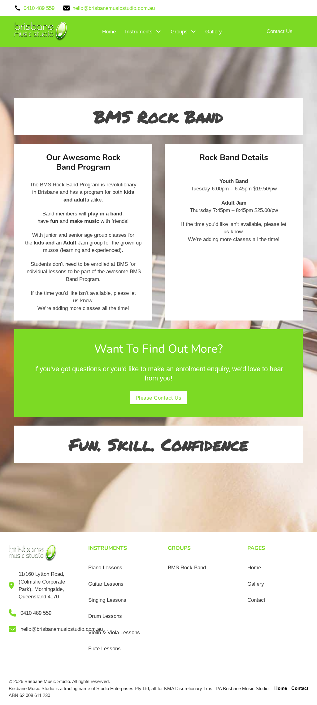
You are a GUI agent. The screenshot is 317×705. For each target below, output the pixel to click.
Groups (179, 31)
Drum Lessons (105, 616)
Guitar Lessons (106, 584)
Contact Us (280, 31)
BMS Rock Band (187, 567)
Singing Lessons (107, 600)
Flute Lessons (104, 648)
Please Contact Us (159, 398)
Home (109, 31)
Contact (256, 600)
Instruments (139, 31)
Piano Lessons (105, 567)
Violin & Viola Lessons (114, 632)
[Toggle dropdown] (158, 31)
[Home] (41, 31)
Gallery (213, 31)
